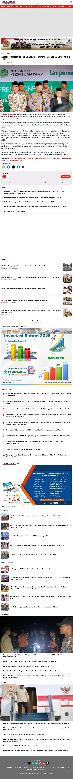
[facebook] (25, 763)
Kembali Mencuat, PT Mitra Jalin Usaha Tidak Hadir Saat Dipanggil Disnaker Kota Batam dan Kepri (38, 409)
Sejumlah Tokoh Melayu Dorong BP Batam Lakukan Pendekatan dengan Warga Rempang (31, 277)
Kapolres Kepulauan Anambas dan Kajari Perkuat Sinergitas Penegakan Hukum (32, 198)
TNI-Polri (9, 54)
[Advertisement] (36, 22)
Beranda (3, 54)
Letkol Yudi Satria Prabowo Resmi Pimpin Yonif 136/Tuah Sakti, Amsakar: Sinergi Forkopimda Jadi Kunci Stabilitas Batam (36, 677)
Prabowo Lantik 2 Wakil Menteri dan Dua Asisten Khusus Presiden (25, 746)
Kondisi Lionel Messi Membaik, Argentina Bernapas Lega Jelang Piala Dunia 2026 (37, 545)
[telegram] (36, 763)
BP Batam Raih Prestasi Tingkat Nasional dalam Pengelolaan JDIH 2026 (25, 300)
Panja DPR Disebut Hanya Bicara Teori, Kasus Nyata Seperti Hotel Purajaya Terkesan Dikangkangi (36, 751)
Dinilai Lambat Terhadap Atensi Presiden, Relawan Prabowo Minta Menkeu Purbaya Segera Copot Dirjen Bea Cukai (36, 729)
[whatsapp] (32, 763)
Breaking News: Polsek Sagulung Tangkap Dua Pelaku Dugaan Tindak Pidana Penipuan (35, 206)
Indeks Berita (36, 321)
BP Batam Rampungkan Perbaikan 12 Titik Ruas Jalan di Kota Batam (24, 266)
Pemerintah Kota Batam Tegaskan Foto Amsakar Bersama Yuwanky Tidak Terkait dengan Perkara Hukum (31, 311)
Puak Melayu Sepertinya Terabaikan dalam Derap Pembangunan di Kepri (34, 607)
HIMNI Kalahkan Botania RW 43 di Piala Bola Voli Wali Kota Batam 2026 (33, 555)
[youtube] (43, 763)
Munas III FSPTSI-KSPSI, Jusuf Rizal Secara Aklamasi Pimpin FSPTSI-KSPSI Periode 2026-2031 (40, 597)
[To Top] (68, 767)
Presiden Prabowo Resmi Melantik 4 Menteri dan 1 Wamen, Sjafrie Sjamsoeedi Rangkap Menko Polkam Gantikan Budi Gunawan (38, 423)
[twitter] (29, 763)
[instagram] (40, 763)
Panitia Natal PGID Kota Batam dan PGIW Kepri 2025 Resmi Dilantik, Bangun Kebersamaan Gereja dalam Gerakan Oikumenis (38, 415)
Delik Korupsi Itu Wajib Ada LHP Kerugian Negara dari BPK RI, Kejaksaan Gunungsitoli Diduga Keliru (37, 402)
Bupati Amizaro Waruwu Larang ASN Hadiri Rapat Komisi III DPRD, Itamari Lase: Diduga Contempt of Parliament (38, 394)
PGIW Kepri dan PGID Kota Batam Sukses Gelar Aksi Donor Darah (23, 289)
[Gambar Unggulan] (36, 88)
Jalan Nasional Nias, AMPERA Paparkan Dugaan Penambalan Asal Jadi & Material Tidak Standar (38, 436)
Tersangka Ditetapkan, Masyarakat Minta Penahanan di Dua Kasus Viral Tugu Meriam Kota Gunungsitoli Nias (36, 456)
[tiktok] (47, 763)
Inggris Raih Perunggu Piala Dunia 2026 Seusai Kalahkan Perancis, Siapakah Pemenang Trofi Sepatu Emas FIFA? (41, 526)
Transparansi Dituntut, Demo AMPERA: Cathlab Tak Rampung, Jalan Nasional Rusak (34, 430)
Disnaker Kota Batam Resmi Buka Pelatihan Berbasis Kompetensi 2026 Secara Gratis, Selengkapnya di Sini (34, 442)
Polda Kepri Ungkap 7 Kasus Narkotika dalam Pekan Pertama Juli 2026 (29, 202)
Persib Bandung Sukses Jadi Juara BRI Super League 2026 (29, 536)
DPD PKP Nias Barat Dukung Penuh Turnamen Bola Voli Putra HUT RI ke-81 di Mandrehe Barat (39, 517)
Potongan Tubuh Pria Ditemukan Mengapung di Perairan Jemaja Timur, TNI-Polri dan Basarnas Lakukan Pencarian (34, 192)
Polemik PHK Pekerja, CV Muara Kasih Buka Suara (23, 449)
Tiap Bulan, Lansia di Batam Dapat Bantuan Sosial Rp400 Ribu (23, 734)
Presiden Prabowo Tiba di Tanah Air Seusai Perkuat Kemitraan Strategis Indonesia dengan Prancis (36, 723)
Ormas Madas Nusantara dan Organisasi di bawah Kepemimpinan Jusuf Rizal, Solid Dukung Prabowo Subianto (40, 578)
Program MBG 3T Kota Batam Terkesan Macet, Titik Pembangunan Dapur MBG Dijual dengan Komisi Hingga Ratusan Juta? (36, 740)
